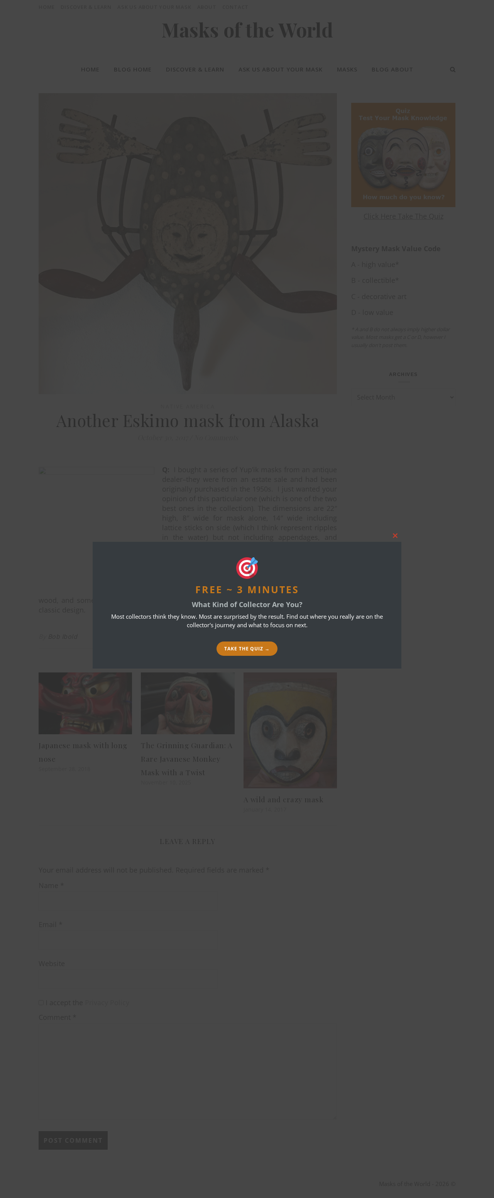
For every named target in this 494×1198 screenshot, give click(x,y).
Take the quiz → (247, 648)
